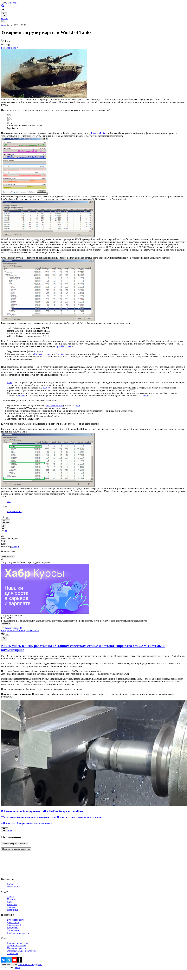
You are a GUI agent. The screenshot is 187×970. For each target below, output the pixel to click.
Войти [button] (4, 18)
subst (9, 382)
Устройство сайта (15, 920)
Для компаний (14, 925)
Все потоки (11, 2)
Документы (13, 927)
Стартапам (12, 953)
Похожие (23, 843)
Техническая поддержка (30, 964)
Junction (21, 395)
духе (58, 346)
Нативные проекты (16, 948)
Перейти (6, 624)
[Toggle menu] (2, 3)
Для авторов (13, 922)
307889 (46, 387)
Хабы (10, 902)
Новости (11, 899)
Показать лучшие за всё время (16, 849)
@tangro (15, 546)
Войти (10, 884)
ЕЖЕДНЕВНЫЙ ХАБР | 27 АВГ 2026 (20, 630)
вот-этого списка (54, 405)
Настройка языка (9, 965)
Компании (12, 904)
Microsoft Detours (42, 354)
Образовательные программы (22, 951)
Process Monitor (98, 133)
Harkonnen (66, 346)
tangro (4, 25)
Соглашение (13, 930)
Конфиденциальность (18, 933)
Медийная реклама (16, 945)
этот (78, 405)
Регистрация (13, 886)
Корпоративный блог (17, 943)
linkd (145, 395)
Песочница (12, 910)
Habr (17, 967)
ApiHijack (61, 354)
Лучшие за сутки (9, 843)
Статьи (10, 896)
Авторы (11, 907)
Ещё (10, 830)
